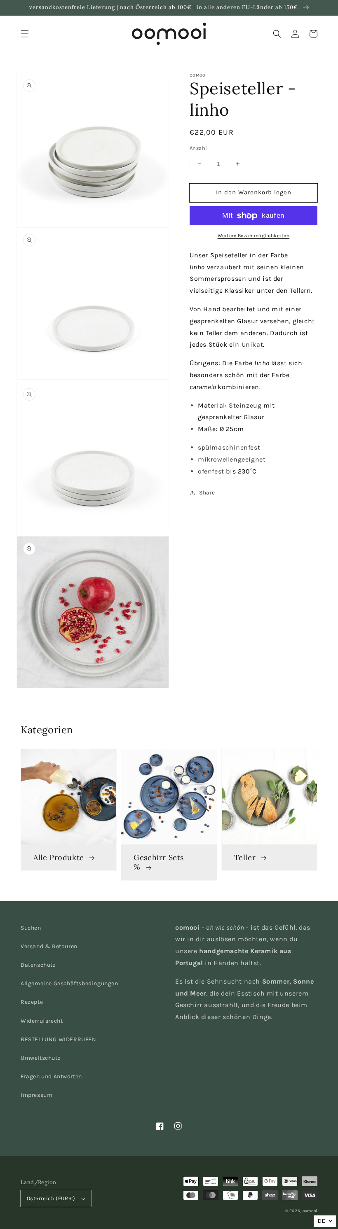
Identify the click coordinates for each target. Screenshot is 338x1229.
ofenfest (211, 471)
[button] (25, 34)
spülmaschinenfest (229, 447)
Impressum (36, 1094)
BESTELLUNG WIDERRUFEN (58, 1039)
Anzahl (198, 148)
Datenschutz (38, 964)
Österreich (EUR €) (51, 1198)
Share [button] (207, 492)
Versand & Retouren (49, 946)
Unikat (252, 344)
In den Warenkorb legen (253, 192)
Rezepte (32, 1001)
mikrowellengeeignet (231, 459)
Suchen (31, 927)
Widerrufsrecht (42, 1020)
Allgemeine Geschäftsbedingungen (69, 983)
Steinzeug (245, 405)
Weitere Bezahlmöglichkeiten (254, 235)
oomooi (310, 1210)
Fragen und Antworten (51, 1076)
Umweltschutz (41, 1057)
